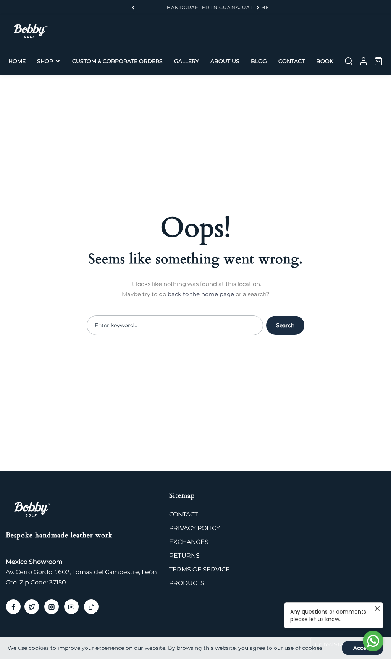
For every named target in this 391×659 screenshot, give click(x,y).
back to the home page (201, 294)
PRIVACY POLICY (194, 528)
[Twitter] (31, 606)
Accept (362, 647)
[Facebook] (13, 606)
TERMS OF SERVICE (199, 569)
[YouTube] (71, 606)
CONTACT (183, 514)
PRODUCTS (186, 583)
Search (285, 325)
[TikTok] (91, 606)
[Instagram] (51, 606)
